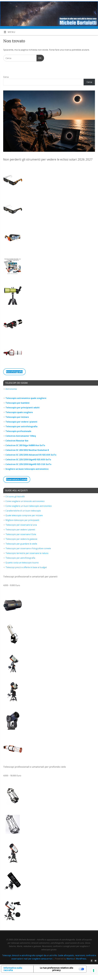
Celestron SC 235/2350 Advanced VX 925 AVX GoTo (30, 454)
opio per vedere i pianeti (24, 421)
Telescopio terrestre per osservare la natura (26, 553)
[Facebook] (91, 960)
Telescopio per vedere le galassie (21, 539)
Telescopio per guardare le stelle (21, 543)
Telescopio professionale (18, 431)
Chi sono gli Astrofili (15, 496)
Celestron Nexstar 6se (16, 440)
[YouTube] (95, 960)
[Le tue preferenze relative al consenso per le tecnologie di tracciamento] (93, 970)
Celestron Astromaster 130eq (20, 435)
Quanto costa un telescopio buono (22, 562)
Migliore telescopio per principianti (22, 520)
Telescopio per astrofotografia (21, 426)
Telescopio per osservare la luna (21, 524)
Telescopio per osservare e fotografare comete (28, 548)
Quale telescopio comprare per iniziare (24, 515)
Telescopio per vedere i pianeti (20, 529)
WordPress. (81, 958)
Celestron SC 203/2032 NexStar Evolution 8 (27, 450)
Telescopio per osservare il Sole (20, 534)
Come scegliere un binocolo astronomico (25, 501)
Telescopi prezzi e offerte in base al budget (26, 567)
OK (39, 58)
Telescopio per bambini (17, 402)
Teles (8, 421)
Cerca (6, 77)
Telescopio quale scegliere (19, 412)
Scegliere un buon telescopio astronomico (26, 469)
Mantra (70, 958)
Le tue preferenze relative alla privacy (56, 968)
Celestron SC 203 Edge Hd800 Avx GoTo (25, 445)
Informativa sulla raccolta (13, 968)
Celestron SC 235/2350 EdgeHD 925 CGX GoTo (28, 464)
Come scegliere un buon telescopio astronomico (28, 506)
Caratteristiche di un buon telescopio (23, 510)
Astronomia (11, 389)
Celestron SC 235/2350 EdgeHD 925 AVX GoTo (28, 459)
